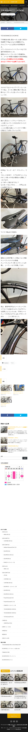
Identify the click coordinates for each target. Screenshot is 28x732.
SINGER (4, 630)
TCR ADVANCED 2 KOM (9, 609)
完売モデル (11, 14)
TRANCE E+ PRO (6, 652)
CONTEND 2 (6, 579)
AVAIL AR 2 (6, 534)
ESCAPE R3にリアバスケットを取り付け (11, 648)
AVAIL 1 (5, 568)
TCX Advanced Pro (8, 616)
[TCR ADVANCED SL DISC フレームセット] (18, 388)
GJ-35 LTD (17, 709)
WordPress (18, 729)
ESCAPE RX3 (6, 558)
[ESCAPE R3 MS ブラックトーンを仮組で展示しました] (4, 429)
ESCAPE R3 (6, 551)
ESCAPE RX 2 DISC (8, 594)
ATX (5, 575)
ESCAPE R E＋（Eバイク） (9, 586)
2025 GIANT (5, 544)
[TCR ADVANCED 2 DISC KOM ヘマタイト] (6, 388)
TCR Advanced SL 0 (6, 696)
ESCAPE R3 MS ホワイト (7, 659)
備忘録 (3, 634)
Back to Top (14, 716)
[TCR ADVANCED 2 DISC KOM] (6, 399)
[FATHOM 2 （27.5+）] (4, 440)
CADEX (3, 620)
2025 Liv (4, 566)
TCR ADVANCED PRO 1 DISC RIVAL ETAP (11, 644)
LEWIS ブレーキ (5, 626)
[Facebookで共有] (7, 28)
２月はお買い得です (5, 5)
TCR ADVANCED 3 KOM (9, 612)
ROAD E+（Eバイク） (8, 562)
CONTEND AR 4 (7, 540)
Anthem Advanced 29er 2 (9, 547)
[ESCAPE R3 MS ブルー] (4, 448)
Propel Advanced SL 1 (8, 601)
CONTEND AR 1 (5, 709)
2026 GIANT (22, 5)
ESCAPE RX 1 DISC (8, 554)
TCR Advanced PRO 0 (20, 682)
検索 (2, 456)
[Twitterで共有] (20, 28)
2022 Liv (4, 531)
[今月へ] (19, 467)
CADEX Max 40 (7, 623)
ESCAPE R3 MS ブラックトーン (9, 656)
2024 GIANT (5, 538)
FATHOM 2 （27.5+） (13, 437)
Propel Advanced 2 (8, 597)
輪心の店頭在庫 (14, 5)
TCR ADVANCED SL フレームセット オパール (20, 697)
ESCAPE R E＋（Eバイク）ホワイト (6, 683)
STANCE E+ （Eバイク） (9, 605)
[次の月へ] (22, 467)
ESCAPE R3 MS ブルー (13, 446)
